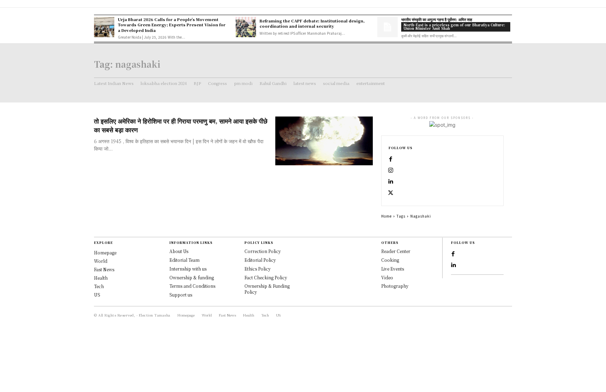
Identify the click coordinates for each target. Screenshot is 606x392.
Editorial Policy (260, 260)
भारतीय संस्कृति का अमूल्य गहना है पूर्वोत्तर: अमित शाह (436, 19)
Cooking (390, 260)
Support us (180, 295)
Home (386, 216)
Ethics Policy (257, 269)
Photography (395, 286)
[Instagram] (390, 170)
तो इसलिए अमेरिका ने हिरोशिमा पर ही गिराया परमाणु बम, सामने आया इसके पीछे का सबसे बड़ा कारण (181, 125)
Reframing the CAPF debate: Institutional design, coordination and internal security (312, 23)
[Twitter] (390, 193)
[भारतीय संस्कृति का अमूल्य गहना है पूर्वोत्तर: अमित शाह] (387, 27)
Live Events (392, 269)
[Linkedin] (390, 181)
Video (387, 277)
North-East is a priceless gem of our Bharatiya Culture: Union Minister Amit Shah (454, 26)
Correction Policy (262, 251)
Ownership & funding (191, 277)
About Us (178, 251)
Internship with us (188, 269)
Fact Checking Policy (265, 277)
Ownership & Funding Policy (267, 289)
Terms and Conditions (192, 286)
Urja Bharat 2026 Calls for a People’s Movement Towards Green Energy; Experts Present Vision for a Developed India (171, 24)
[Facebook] (390, 159)
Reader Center (395, 251)
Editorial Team (184, 260)
